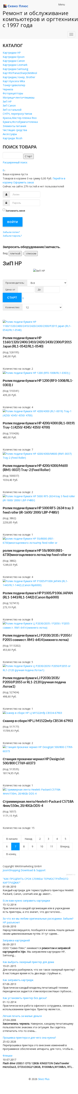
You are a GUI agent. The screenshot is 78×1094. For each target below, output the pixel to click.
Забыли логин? (11, 232)
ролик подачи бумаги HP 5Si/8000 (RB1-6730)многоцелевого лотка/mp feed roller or (37, 552)
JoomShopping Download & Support (24, 870)
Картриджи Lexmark (15, 65)
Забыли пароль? (12, 235)
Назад (28, 838)
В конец (11, 854)
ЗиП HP (7, 101)
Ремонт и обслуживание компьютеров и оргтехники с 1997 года (40, 19)
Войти (12, 222)
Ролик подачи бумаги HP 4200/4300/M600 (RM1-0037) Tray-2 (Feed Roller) (35, 468)
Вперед (64, 846)
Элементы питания (14, 126)
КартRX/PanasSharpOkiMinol (20, 73)
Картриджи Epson (13, 57)
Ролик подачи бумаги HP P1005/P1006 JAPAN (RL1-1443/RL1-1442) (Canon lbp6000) (38, 595)
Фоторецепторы (13, 93)
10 (41, 846)
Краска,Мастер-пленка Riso (20, 118)
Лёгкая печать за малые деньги (22, 1016)
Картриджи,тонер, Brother (19, 77)
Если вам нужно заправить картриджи (26, 900)
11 (51, 846)
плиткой (15, 253)
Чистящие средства (15, 130)
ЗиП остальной (12, 109)
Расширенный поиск (15, 162)
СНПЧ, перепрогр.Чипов (17, 113)
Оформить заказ (23, 182)
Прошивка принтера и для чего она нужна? (29, 1037)
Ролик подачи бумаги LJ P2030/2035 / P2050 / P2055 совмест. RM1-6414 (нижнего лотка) (37, 637)
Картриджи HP (12, 52)
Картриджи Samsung (15, 69)
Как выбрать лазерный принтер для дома (28, 962)
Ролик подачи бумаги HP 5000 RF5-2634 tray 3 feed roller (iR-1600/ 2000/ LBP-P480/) (38, 510)
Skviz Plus (44, 1079)
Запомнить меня (15, 210)
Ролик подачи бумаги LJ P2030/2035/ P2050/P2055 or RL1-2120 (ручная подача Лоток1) (34, 682)
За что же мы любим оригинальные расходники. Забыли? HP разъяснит (38, 920)
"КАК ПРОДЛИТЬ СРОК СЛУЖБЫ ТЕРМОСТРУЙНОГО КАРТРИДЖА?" (35, 880)
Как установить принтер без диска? (25, 998)
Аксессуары (10, 134)
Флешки (7, 1055)
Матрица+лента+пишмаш (18, 97)
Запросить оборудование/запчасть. (31, 247)
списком (31, 253)
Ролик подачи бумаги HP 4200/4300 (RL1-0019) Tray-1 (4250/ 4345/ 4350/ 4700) (39, 425)
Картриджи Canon (14, 61)
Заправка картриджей (16, 940)
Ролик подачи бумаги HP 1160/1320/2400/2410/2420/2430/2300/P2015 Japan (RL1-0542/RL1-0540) (37, 342)
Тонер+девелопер (14, 85)
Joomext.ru (70, 874)
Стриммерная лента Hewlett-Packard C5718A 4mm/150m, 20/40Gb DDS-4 (38, 803)
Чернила (8, 89)
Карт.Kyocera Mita (14, 81)
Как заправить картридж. (18, 980)
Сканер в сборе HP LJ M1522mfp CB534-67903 (38, 721)
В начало (12, 838)
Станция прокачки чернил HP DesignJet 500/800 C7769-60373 (34, 761)
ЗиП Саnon (9, 105)
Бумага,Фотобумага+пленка (20, 122)
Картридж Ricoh (12, 138)
